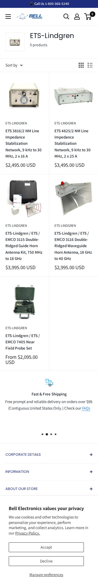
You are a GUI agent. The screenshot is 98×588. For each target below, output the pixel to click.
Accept (46, 547)
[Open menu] (8, 16)
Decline (46, 561)
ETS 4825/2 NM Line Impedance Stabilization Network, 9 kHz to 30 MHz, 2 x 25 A (72, 143)
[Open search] (66, 17)
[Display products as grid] (81, 65)
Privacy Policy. (27, 533)
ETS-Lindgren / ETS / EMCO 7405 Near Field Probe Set (22, 342)
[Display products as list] (90, 65)
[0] (88, 16)
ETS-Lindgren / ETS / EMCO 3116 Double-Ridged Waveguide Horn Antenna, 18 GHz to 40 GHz (73, 246)
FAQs (86, 408)
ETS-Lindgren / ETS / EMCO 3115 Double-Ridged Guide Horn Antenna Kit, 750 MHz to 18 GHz (23, 246)
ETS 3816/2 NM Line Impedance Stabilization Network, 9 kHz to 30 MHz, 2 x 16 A (23, 143)
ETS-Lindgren (16, 123)
